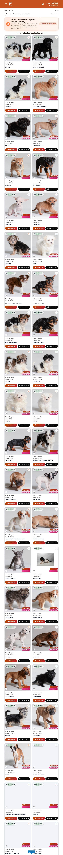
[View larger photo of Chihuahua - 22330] (56, 469)
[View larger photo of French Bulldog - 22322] (28, 469)
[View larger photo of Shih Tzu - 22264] (56, 784)
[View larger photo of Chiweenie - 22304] (56, 627)
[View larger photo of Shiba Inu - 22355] (28, 155)
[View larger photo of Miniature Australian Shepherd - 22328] (56, 430)
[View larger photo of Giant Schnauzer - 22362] (56, 37)
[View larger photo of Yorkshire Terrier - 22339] (56, 312)
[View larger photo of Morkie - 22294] (28, 705)
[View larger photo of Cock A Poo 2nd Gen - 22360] (56, 76)
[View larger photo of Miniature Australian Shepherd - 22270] (28, 784)
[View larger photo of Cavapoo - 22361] (28, 76)
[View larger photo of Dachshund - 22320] (56, 548)
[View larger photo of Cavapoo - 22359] (28, 116)
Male (9, 143)
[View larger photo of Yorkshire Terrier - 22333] (56, 273)
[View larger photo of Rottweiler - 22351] (56, 155)
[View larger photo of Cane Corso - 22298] (56, 705)
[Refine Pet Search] (7, 14)
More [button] (57, 10)
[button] (10, 37)
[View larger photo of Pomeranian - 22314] (28, 587)
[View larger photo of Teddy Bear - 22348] (56, 352)
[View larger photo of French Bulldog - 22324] (56, 509)
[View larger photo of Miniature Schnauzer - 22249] (28, 823)
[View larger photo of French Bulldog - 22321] (28, 548)
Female (9, 65)
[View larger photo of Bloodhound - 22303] (28, 666)
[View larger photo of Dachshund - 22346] (28, 430)
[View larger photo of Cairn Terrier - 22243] (56, 823)
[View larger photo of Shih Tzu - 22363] (28, 37)
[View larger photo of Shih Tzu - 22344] (28, 352)
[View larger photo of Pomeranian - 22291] (56, 666)
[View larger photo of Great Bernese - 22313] (56, 587)
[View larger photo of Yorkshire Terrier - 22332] (28, 312)
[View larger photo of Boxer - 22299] (28, 745)
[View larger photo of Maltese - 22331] (28, 391)
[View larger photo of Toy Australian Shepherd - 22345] (28, 273)
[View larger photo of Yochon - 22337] (28, 234)
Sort (54, 14)
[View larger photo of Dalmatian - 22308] (28, 627)
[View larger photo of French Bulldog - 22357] (56, 116)
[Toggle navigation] (6, 4)
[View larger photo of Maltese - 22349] (56, 391)
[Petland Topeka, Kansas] (10, 4)
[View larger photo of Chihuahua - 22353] (56, 194)
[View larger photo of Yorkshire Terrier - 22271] (56, 745)
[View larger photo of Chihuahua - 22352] (28, 194)
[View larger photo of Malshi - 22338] (56, 234)
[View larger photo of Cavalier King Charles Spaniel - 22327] (28, 509)
